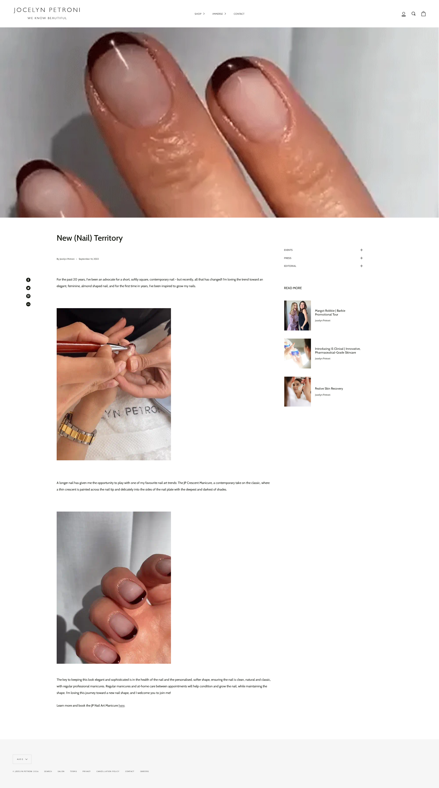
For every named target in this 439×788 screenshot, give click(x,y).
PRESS (287, 258)
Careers (144, 771)
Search (48, 771)
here (121, 705)
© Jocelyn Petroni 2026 (25, 771)
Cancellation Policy (108, 771)
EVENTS (288, 250)
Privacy (87, 771)
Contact (129, 771)
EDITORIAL (290, 266)
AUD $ (20, 759)
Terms (73, 771)
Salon (61, 771)
